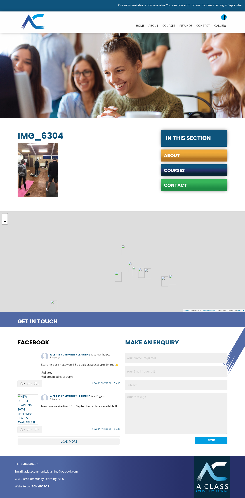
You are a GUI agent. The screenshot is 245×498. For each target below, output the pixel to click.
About (154, 26)
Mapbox (240, 310)
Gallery (220, 26)
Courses (168, 26)
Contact (203, 26)
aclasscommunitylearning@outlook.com (51, 471)
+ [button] (5, 216)
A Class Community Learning (70, 354)
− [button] (5, 221)
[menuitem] (139, 25)
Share (117, 383)
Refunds (185, 26)
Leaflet (186, 310)
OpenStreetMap (208, 310)
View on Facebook (101, 383)
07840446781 (30, 464)
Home (140, 26)
